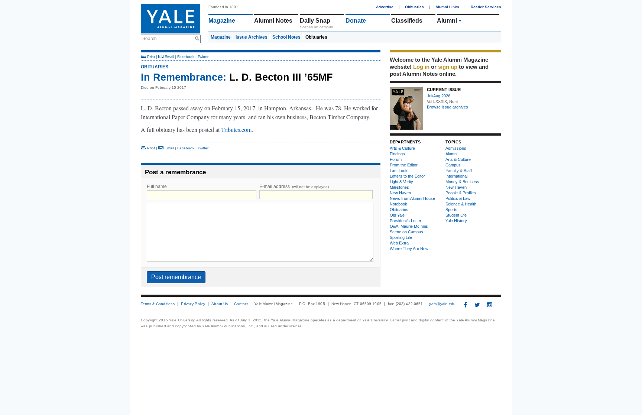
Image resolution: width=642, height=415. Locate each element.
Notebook (398, 204)
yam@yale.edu (442, 304)
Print (150, 57)
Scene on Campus (406, 232)
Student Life (456, 215)
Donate (356, 20)
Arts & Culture (402, 148)
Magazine (221, 20)
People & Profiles (460, 193)
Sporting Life (401, 237)
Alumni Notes (273, 20)
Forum (396, 159)
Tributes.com (236, 129)
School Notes (286, 37)
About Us (219, 304)
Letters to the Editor (407, 176)
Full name (157, 186)
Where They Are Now (409, 248)
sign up (447, 67)
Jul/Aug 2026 (438, 96)
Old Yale (397, 215)
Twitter (203, 57)
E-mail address (294, 186)
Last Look (399, 170)
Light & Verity (401, 181)
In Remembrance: (183, 77)
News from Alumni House (412, 198)
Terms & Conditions (158, 304)
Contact (241, 304)
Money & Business (462, 181)
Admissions (455, 148)
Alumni (447, 20)
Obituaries (414, 7)
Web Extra (399, 243)
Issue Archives (252, 37)
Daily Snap (315, 20)
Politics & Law (457, 198)
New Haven (400, 193)
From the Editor (404, 165)
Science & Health (460, 204)
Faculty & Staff (458, 170)
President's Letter (405, 220)
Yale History (456, 220)
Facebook (185, 57)
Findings (397, 154)
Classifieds (406, 20)
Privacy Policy (193, 304)
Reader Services (486, 7)
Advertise (384, 7)
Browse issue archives (447, 107)
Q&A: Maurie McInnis (409, 226)
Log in (421, 67)
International (456, 176)
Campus (453, 165)
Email (168, 57)
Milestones (399, 187)
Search (149, 38)
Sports (451, 209)
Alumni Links (447, 7)
